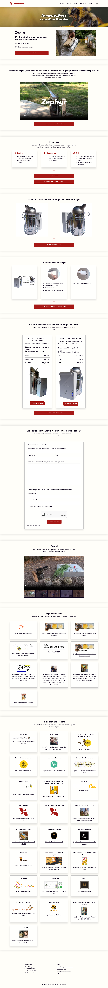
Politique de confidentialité (64, 971)
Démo (75, 3)
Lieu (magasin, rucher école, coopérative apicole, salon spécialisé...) (48, 448)
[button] (53, 170)
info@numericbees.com (32, 972)
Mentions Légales (61, 969)
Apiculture (83, 3)
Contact (91, 3)
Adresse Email (32, 500)
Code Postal (32, 455)
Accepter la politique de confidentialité (41, 506)
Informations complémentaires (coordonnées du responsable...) (46, 462)
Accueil (62, 3)
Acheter (69, 3)
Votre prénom (32, 493)
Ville (57, 455)
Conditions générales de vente (65, 966)
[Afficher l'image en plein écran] (32, 220)
